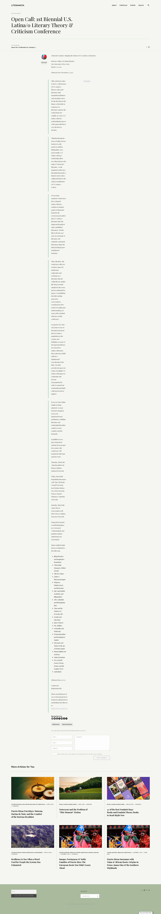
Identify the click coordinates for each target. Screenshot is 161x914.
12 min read (74, 854)
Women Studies (72, 804)
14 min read (137, 804)
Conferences (55, 724)
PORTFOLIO (123, 5)
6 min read (88, 804)
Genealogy (73, 852)
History (27, 804)
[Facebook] (52, 719)
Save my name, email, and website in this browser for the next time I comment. (79, 754)
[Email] (62, 719)
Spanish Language (93, 852)
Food (23, 804)
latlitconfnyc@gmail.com (59, 708)
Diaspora (18, 804)
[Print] (64, 719)
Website (55, 748)
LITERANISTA (17, 5)
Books (61, 804)
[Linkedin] (57, 719)
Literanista (87, 81)
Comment (79, 737)
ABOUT (114, 5)
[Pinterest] (59, 719)
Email (55, 742)
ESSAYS (141, 5)
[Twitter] (55, 719)
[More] (66, 719)
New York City (33, 804)
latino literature (67, 724)
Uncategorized (16, 13)
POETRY (133, 5)
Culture (13, 804)
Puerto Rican (41, 804)
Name (54, 737)
